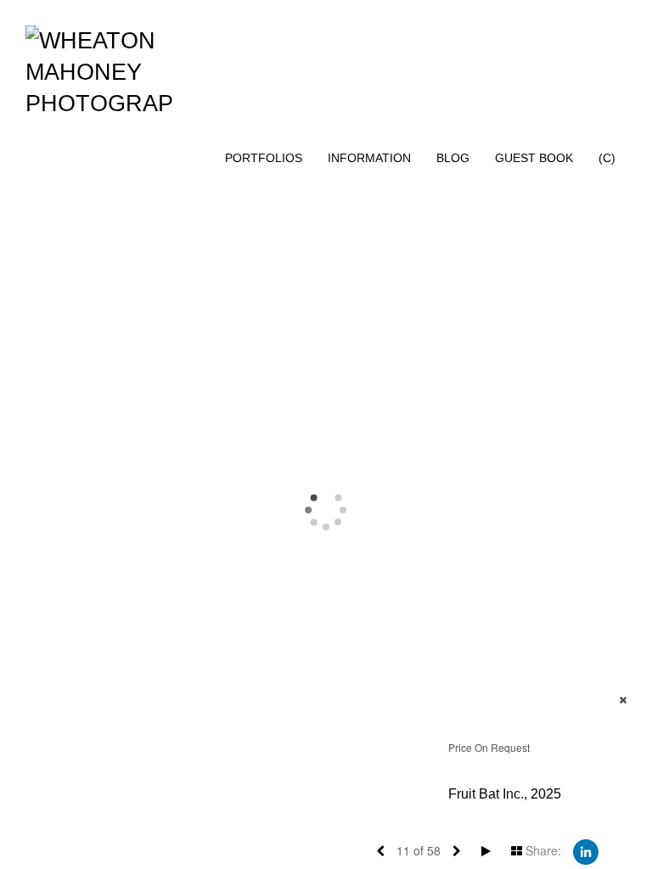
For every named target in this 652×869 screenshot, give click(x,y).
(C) (607, 158)
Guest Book (534, 158)
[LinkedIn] (586, 850)
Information (369, 158)
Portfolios (263, 158)
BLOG (452, 158)
